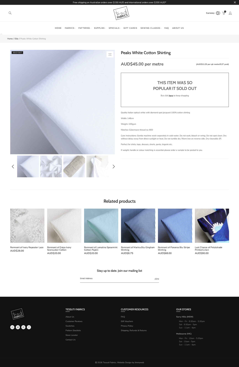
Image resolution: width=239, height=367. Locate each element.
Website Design (124, 362)
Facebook (29, 327)
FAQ (166, 28)
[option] (62, 102)
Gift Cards (130, 28)
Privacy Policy (127, 325)
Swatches (70, 325)
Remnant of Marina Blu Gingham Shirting (138, 248)
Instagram (12, 327)
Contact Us (71, 339)
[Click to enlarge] (109, 54)
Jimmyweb (139, 362)
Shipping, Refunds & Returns (134, 330)
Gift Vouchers (127, 321)
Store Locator (72, 335)
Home (58, 28)
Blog (18, 327)
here (171, 95)
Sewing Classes (150, 28)
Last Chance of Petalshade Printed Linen (208, 248)
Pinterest (23, 327)
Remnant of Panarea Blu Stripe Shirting (174, 248)
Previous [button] (12, 166)
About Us (70, 316)
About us (178, 28)
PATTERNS (84, 28)
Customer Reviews (74, 321)
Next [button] (113, 166)
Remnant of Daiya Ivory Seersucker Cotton (59, 248)
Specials (114, 28)
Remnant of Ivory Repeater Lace (26, 247)
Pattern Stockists (73, 330)
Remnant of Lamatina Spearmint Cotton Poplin (101, 248)
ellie (16, 38)
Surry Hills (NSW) (184, 316)
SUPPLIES (99, 28)
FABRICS (70, 28)
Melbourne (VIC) (184, 333)
